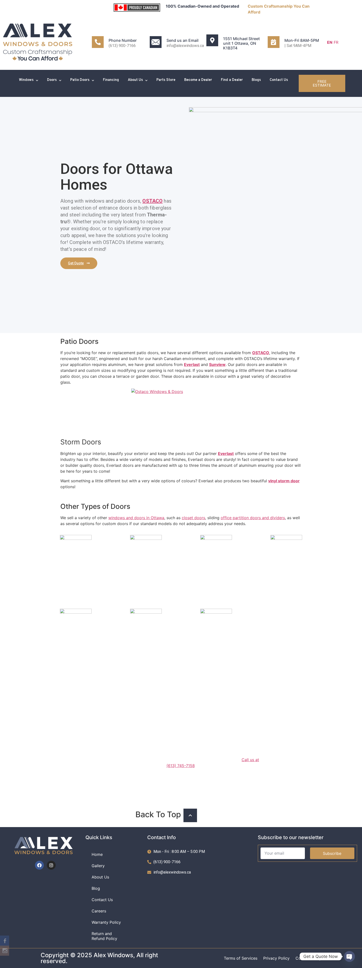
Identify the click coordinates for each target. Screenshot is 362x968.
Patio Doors (79, 80)
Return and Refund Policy (104, 936)
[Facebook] (39, 865)
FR (336, 42)
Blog (96, 888)
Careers (99, 910)
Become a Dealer (198, 80)
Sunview (217, 364)
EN (329, 42)
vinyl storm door (284, 480)
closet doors (193, 517)
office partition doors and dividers (253, 517)
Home (97, 854)
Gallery (98, 865)
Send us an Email (182, 40)
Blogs (256, 80)
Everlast (192, 364)
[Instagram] (51, 865)
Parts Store (165, 80)
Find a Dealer (232, 80)
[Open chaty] (349, 956)
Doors (52, 80)
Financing (111, 80)
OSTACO (152, 201)
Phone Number (123, 40)
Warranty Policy (106, 922)
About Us (135, 80)
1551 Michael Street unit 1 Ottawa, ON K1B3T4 (241, 43)
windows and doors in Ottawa (136, 517)
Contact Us (279, 80)
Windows (26, 80)
